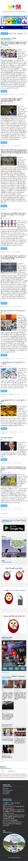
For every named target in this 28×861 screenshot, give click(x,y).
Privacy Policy (6, 793)
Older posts (5, 513)
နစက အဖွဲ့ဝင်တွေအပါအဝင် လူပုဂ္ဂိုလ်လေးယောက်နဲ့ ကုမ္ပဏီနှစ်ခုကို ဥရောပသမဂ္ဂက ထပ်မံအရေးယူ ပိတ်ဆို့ (13, 257)
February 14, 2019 (19, 689)
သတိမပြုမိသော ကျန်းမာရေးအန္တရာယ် (11, 802)
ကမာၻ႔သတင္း (7, 724)
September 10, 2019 (7, 710)
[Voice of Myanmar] (2, 27)
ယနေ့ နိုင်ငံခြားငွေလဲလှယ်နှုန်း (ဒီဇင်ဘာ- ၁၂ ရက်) (13, 363)
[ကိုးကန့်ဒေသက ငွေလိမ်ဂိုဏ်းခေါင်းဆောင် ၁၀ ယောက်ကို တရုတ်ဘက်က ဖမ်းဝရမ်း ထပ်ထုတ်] (9, 221)
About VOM (5, 788)
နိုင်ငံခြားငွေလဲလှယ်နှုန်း (6, 394)
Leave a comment (21, 94)
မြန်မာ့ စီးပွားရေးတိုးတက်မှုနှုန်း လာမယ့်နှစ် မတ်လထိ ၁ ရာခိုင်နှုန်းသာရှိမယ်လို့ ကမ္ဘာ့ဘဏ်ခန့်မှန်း (14, 43)
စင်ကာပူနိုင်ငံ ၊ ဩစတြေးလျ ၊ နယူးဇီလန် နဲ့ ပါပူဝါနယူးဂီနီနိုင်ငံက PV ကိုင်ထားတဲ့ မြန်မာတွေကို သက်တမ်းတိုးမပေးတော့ (13, 811)
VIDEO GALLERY (7, 637)
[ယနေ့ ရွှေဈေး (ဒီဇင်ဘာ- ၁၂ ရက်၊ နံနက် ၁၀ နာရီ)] (9, 406)
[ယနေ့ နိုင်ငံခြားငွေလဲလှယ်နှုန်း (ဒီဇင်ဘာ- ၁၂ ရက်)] (9, 368)
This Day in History (7, 438)
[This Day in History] (9, 442)
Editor (10, 47)
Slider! (4, 536)
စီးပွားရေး (3, 94)
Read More (4, 91)
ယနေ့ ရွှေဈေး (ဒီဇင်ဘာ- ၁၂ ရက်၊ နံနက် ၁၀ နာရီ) (13, 400)
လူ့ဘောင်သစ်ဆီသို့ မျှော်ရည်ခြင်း (10, 820)
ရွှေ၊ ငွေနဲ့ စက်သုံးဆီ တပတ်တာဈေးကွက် (13, 310)
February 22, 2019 (6, 689)
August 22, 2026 (7, 659)
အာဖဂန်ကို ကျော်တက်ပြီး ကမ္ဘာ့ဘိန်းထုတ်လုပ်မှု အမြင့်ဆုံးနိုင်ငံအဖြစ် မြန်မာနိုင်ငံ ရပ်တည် (11, 100)
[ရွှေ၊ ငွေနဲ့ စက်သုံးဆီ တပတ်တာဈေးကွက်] (9, 315)
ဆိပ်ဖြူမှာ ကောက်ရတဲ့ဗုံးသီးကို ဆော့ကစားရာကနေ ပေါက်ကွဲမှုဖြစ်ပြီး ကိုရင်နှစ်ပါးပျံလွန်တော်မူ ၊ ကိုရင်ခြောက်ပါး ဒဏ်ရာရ (14, 816)
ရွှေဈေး (12, 431)
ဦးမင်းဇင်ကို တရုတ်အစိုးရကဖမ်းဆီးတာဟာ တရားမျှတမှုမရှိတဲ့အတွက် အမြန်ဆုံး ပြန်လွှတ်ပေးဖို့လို (13, 823)
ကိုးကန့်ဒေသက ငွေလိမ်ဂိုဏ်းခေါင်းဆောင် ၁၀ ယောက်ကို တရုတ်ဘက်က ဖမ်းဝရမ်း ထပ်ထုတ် (13, 214)
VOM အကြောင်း (6, 792)
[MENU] (26, 27)
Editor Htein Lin (17, 690)
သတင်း (12, 94)
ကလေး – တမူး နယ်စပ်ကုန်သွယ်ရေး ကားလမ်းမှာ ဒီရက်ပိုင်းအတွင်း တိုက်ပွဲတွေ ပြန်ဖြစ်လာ (13, 468)
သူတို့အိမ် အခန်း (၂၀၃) (8, 804)
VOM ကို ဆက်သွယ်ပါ (8, 790)
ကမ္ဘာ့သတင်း (4, 462)
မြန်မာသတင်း (8, 94)
